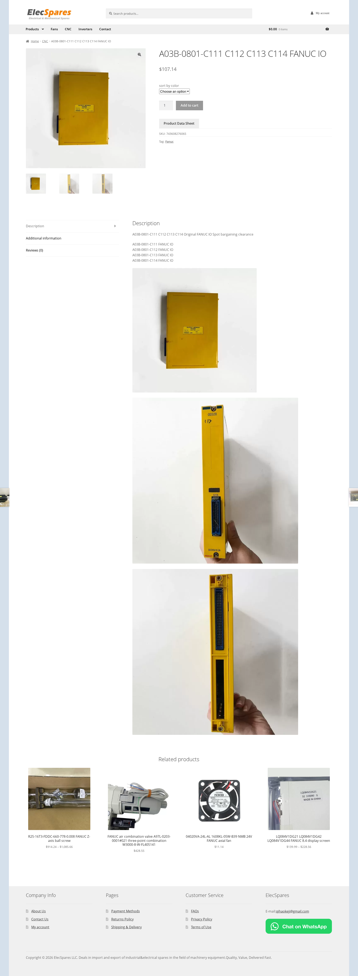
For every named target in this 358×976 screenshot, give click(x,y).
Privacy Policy (201, 919)
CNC (68, 29)
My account (322, 13)
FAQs (195, 911)
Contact (105, 29)
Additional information (43, 238)
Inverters (85, 29)
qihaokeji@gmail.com (292, 911)
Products (32, 29)
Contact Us (39, 919)
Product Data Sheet (179, 123)
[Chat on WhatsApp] (299, 926)
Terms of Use (201, 927)
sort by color (169, 85)
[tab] (72, 226)
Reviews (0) (34, 250)
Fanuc (169, 141)
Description (35, 226)
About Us (38, 911)
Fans (54, 29)
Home (35, 41)
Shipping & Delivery (126, 927)
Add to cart (189, 105)
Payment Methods (125, 911)
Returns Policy (122, 919)
